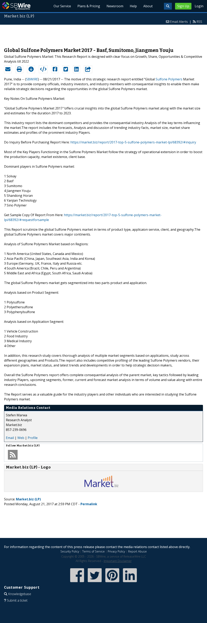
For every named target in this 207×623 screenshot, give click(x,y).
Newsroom (115, 6)
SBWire (16, 6)
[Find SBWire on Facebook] (77, 582)
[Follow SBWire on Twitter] (94, 582)
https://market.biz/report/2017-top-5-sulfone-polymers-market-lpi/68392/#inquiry (133, 142)
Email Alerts (179, 21)
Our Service (62, 6)
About (148, 6)
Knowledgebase (19, 594)
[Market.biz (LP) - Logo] (103, 487)
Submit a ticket (17, 600)
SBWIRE (32, 79)
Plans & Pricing (88, 6)
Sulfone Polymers (169, 79)
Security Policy (69, 551)
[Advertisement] (103, 34)
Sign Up (183, 6)
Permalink (88, 504)
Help (133, 6)
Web (20, 438)
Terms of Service (93, 551)
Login (199, 6)
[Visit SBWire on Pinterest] (112, 582)
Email (10, 438)
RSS (199, 21)
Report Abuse (137, 551)
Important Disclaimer (118, 561)
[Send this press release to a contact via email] (8, 69)
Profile (33, 438)
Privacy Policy (116, 551)
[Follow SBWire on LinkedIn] (129, 582)
